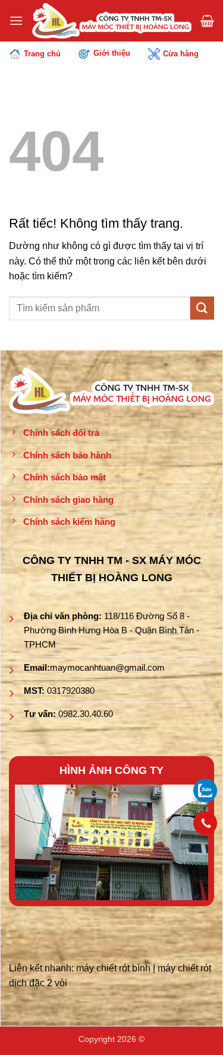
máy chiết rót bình (113, 968)
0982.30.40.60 (85, 714)
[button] (16, 20)
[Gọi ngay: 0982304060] (205, 823)
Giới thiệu (111, 53)
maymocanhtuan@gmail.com (107, 667)
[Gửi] (202, 308)
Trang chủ (42, 53)
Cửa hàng (181, 53)
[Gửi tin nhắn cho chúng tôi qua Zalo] (205, 790)
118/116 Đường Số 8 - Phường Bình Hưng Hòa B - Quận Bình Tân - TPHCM (111, 630)
